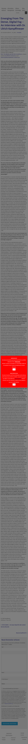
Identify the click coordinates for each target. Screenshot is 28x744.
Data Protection (18, 378)
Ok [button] (14, 369)
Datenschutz (17, 361)
